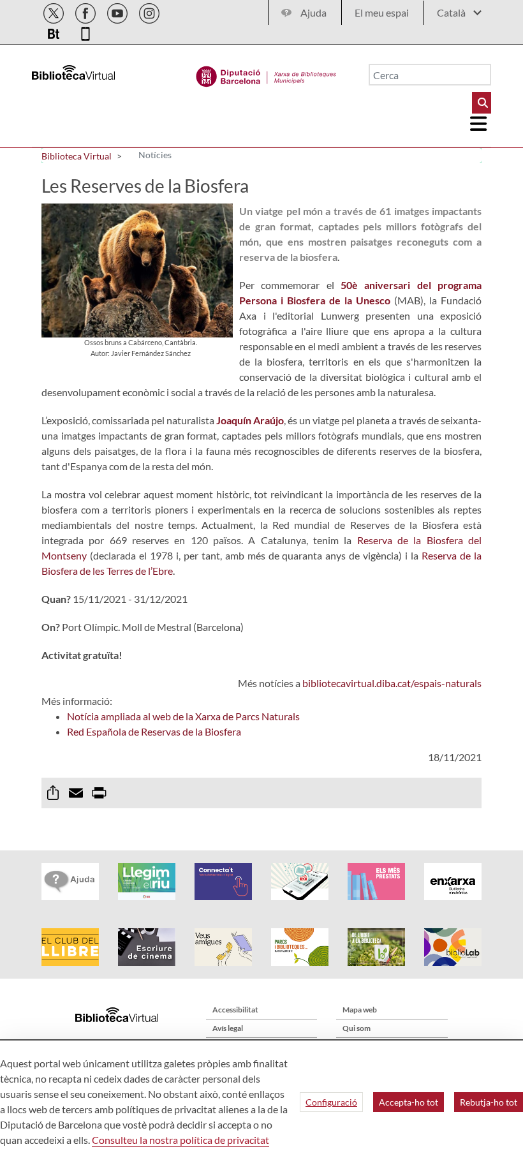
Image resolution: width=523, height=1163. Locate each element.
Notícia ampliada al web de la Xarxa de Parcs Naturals (183, 716)
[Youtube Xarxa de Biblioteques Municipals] (118, 11)
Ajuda (313, 12)
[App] (85, 31)
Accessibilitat (235, 1009)
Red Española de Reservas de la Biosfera (154, 731)
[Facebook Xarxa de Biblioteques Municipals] (86, 11)
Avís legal (227, 1028)
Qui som (357, 1028)
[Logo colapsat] (479, 124)
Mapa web (360, 1009)
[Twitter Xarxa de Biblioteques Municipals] (54, 11)
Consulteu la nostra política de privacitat (180, 1140)
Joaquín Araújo (250, 420)
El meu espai (382, 12)
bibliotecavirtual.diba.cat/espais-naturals (392, 683)
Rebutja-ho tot (488, 1102)
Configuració (331, 1102)
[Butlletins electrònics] (54, 31)
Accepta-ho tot (408, 1102)
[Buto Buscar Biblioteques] (481, 103)
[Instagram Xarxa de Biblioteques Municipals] (149, 11)
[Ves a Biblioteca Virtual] (266, 73)
